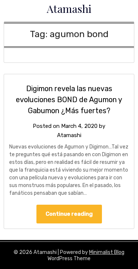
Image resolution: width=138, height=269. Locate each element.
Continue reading (69, 214)
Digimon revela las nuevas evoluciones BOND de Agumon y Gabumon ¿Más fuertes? (69, 99)
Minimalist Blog (106, 252)
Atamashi (69, 8)
